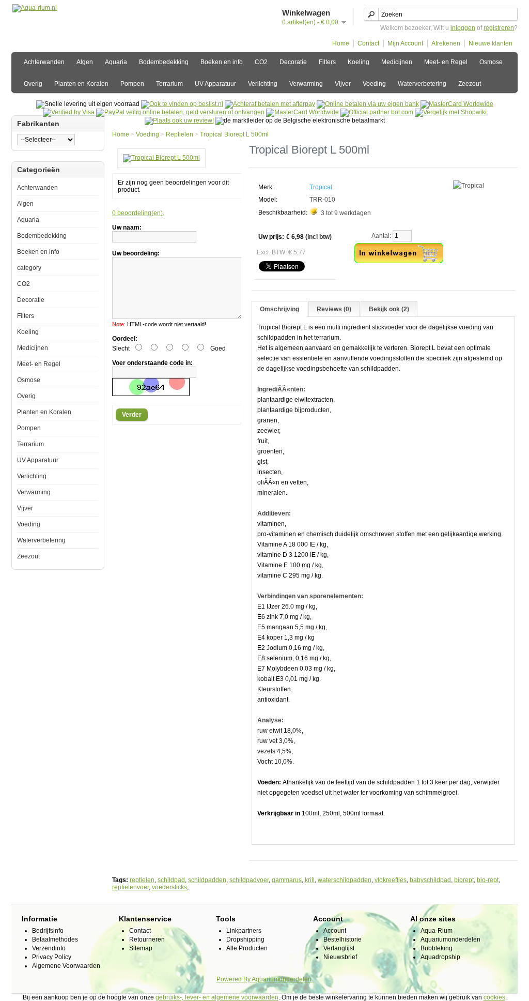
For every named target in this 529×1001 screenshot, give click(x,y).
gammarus (287, 880)
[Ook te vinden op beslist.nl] (182, 104)
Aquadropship (440, 957)
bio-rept (488, 880)
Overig (33, 83)
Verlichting (262, 83)
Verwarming (306, 83)
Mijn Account (405, 43)
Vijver (343, 83)
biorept (464, 880)
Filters (327, 62)
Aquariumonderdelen (450, 939)
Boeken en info (221, 62)
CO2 (261, 62)
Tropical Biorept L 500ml (234, 134)
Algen (84, 62)
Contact (368, 43)
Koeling (358, 62)
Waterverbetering (422, 83)
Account (334, 930)
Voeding (374, 83)
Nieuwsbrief (340, 957)
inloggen (462, 28)
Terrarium (169, 83)
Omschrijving (279, 309)
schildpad (171, 880)
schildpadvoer (249, 880)
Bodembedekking (164, 62)
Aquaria (116, 62)
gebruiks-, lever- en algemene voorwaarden (216, 997)
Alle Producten (247, 948)
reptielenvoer (130, 887)
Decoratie (293, 62)
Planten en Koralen (81, 83)
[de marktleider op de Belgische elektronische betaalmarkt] (302, 112)
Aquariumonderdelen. (282, 979)
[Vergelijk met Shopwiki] (451, 112)
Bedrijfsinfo (48, 930)
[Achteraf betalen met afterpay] (270, 104)
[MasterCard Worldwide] (457, 104)
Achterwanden (44, 62)
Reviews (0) (334, 309)
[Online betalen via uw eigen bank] (368, 104)
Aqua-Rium (437, 930)
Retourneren (147, 939)
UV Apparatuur (215, 83)
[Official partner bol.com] (376, 112)
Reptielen (179, 134)
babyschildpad (430, 880)
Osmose (491, 62)
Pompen (132, 83)
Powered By (234, 979)
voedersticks (169, 887)
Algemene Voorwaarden (66, 965)
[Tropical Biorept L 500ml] (161, 157)
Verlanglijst (338, 948)
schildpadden (207, 880)
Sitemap (140, 948)
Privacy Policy (51, 957)
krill (310, 880)
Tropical (320, 187)
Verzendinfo (49, 948)
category (29, 267)
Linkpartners (243, 930)
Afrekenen (445, 43)
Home (340, 43)
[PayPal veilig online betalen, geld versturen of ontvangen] (180, 112)
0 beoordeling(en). (138, 213)
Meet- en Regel (446, 62)
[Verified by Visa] (69, 112)
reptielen (142, 880)
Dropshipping (245, 939)
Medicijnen (396, 62)
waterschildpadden (344, 880)
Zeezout (469, 83)
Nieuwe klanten (490, 43)
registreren (499, 28)
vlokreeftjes (391, 880)
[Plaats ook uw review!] (179, 120)
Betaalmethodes (55, 939)
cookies (494, 997)
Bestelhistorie (342, 939)
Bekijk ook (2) (389, 309)
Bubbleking (437, 948)
